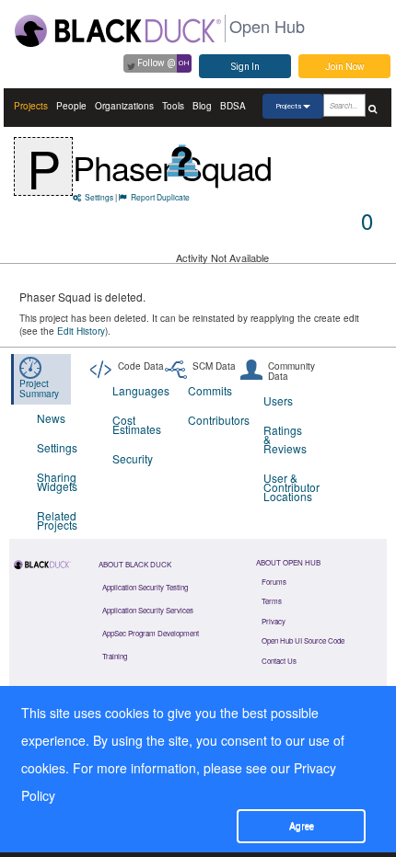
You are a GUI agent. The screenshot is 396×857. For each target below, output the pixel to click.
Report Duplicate (160, 196)
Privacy (273, 621)
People (71, 105)
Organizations (124, 105)
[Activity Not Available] (183, 160)
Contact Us (279, 661)
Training (114, 656)
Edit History (81, 331)
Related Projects (57, 520)
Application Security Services (147, 610)
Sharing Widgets (57, 481)
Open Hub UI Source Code (303, 640)
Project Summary (39, 388)
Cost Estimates (136, 424)
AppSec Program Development (150, 633)
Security (132, 458)
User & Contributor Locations (289, 487)
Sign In (245, 67)
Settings (99, 196)
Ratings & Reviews (285, 439)
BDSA (233, 105)
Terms (272, 601)
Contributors (214, 420)
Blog (202, 105)
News (51, 418)
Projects (31, 105)
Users (278, 400)
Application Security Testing (145, 587)
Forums (274, 582)
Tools (173, 105)
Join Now (345, 67)
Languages (138, 390)
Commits (210, 390)
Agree (301, 826)
